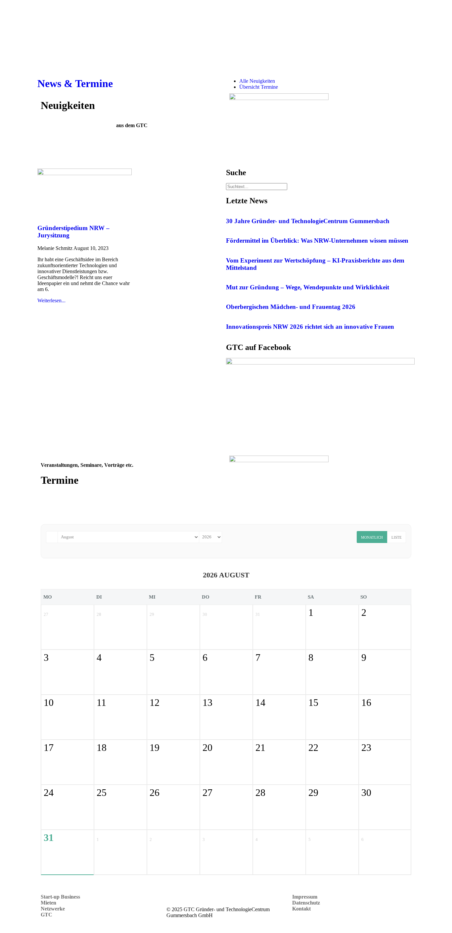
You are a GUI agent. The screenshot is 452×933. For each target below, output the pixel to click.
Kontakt (302, 908)
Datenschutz (306, 903)
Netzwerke (53, 908)
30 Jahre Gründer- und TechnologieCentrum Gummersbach (307, 221)
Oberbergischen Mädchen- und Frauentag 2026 (290, 306)
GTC (47, 914)
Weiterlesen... (51, 300)
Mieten (48, 903)
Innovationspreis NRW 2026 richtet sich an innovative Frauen (310, 326)
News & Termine (75, 83)
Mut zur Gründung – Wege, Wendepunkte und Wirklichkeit (307, 287)
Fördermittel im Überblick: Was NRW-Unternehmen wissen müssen (317, 240)
